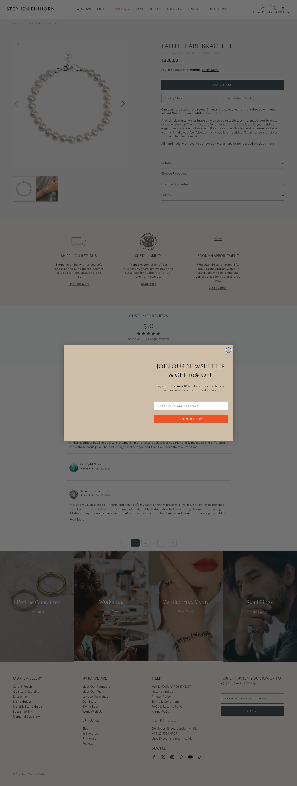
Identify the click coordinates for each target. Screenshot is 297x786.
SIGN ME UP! (191, 419)
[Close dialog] (228, 350)
